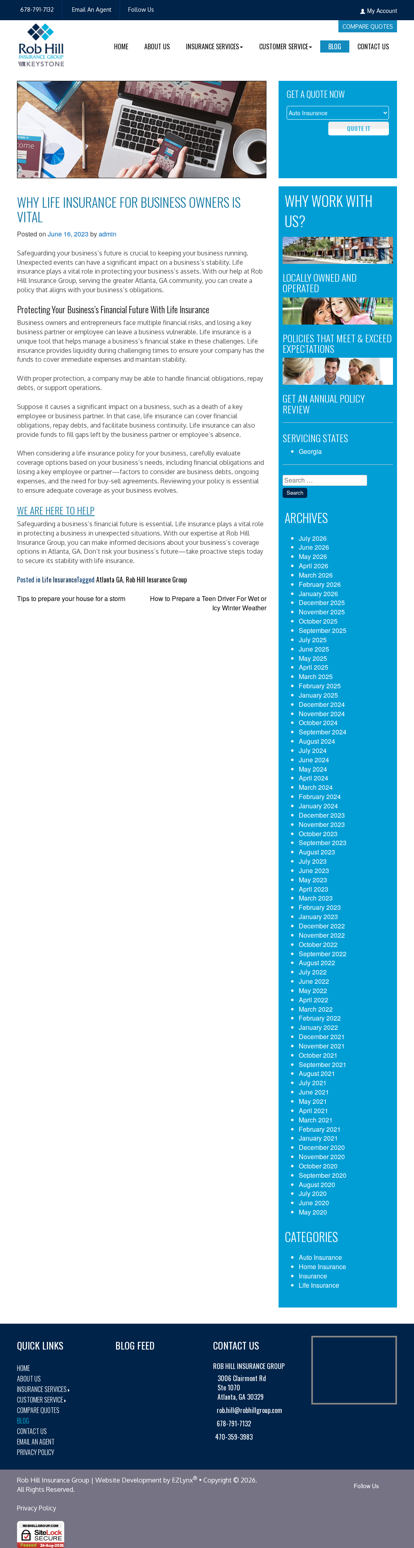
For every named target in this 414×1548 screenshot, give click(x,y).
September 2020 (322, 1175)
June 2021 (314, 1092)
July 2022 (313, 971)
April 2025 (313, 667)
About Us (157, 46)
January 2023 (318, 916)
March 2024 (316, 787)
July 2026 (313, 538)
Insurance (313, 1275)
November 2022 (322, 935)
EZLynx (182, 1480)
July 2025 (313, 639)
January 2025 (318, 695)
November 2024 (322, 713)
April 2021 (313, 1110)
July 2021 (313, 1082)
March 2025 (316, 676)
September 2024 (322, 731)
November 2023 (322, 824)
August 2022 (317, 962)
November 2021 (322, 1045)
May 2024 (313, 769)
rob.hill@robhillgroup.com (248, 1410)
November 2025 (322, 611)
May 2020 (313, 1212)
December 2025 (322, 602)
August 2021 (317, 1073)
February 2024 (320, 796)
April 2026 (313, 565)
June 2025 (314, 649)
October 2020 (318, 1165)
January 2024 (318, 805)
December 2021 (322, 1036)
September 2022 (322, 953)
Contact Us (373, 46)
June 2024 (314, 759)
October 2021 (318, 1055)
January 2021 (318, 1138)
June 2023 (314, 870)
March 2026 (316, 575)
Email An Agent (91, 9)
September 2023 (322, 842)
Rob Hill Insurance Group (156, 579)
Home (121, 46)
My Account (382, 10)
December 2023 (322, 815)
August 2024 (317, 741)
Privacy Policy (35, 1452)
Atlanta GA (109, 579)
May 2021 (313, 1101)
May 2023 (313, 879)
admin (107, 233)
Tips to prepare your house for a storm (71, 598)
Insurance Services (42, 1389)
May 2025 (313, 658)
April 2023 (313, 889)
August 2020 (317, 1184)
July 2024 (313, 750)
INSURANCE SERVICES (212, 46)
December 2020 (322, 1147)
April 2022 (313, 999)
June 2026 (314, 547)
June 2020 (314, 1202)
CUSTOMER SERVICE (283, 46)
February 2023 (320, 907)
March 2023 (316, 898)
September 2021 (322, 1064)
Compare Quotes (367, 26)
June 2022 (314, 981)
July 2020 (313, 1193)
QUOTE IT (358, 128)
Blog (334, 46)
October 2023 (318, 833)
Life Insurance (59, 579)
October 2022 (318, 944)
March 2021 (316, 1119)
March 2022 (316, 1009)
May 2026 (313, 556)
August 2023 (317, 851)
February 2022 (320, 1018)
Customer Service (40, 1400)
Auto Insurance (320, 1257)
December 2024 (322, 704)
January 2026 (318, 593)
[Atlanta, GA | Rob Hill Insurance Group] (41, 48)
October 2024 (318, 722)
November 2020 (322, 1156)
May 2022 (313, 990)
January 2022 (318, 1027)
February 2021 (320, 1129)
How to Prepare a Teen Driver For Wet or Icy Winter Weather (208, 603)
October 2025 (318, 621)
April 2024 (313, 777)
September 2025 (322, 630)
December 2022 (322, 925)
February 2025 (320, 685)
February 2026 (320, 584)
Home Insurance (322, 1266)
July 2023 (313, 861)
